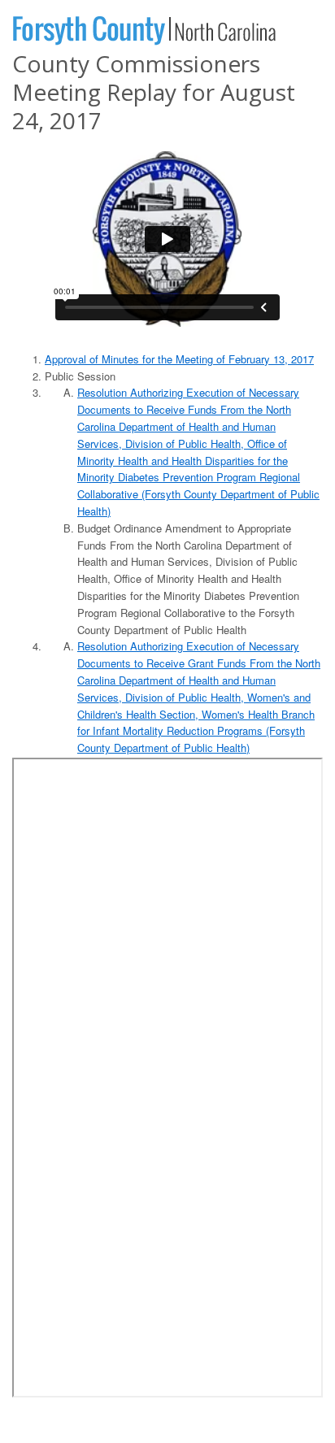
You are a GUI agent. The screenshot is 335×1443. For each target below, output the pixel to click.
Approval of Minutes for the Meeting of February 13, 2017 (179, 359)
